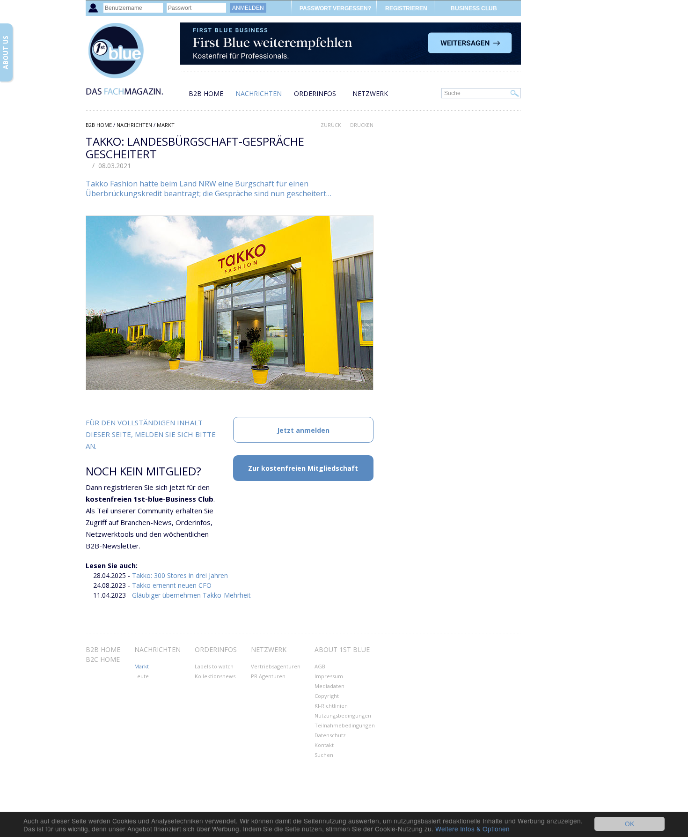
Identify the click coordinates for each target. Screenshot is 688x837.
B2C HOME (103, 659)
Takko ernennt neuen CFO (172, 585)
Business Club (474, 8)
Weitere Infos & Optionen (472, 828)
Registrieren (406, 8)
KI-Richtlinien (331, 705)
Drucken (361, 125)
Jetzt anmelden (303, 430)
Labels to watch (214, 666)
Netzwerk (370, 93)
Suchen (324, 754)
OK (629, 823)
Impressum (329, 676)
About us (5, 52)
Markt (166, 124)
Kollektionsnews (215, 676)
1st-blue (132, 63)
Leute (141, 676)
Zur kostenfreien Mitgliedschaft (303, 468)
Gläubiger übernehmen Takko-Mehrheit (191, 595)
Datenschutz (330, 735)
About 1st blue (342, 649)
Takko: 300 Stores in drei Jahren (180, 575)
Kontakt (324, 744)
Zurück (331, 125)
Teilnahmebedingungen (345, 725)
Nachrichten (258, 93)
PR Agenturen (268, 676)
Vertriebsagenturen (275, 666)
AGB (320, 666)
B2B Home (206, 93)
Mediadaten (329, 685)
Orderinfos (315, 93)
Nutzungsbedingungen (343, 715)
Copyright (327, 695)
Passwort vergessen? (335, 8)
